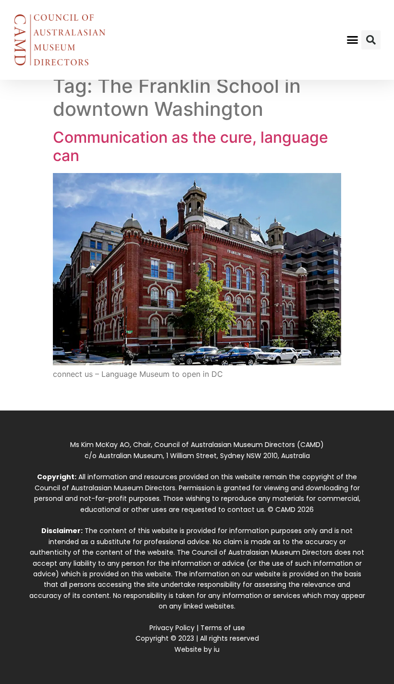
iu (217, 649)
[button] (353, 40)
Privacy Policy (172, 628)
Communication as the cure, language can (190, 146)
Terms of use (222, 628)
